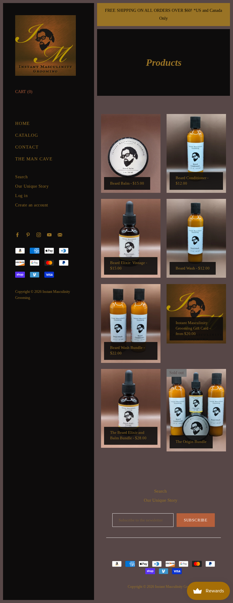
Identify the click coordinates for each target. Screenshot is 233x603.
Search (21, 177)
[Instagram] (39, 235)
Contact (27, 147)
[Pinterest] (28, 235)
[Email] (60, 235)
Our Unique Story (32, 186)
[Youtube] (49, 235)
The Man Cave (33, 158)
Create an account (31, 205)
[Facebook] (17, 235)
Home (22, 123)
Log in (21, 195)
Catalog (26, 135)
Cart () (23, 91)
